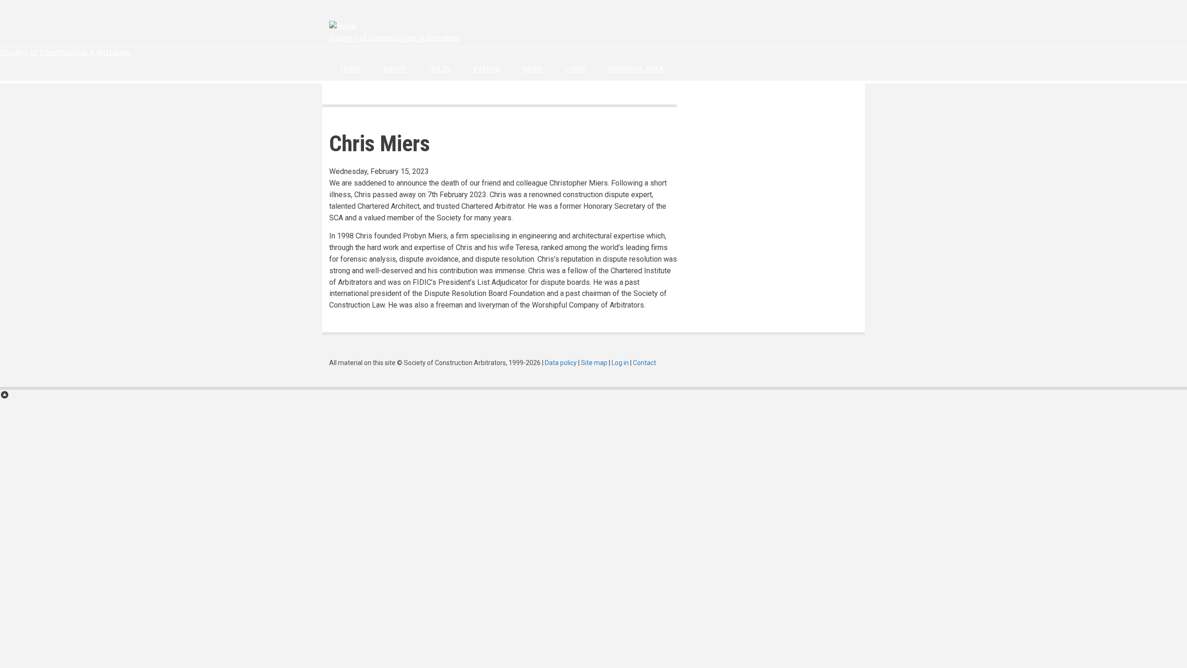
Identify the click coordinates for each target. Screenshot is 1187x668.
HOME (350, 69)
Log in (620, 362)
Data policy (561, 362)
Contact (644, 362)
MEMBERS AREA (636, 69)
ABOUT (395, 69)
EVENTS (486, 69)
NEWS (533, 69)
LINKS (575, 69)
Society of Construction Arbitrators (394, 38)
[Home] (342, 26)
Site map (594, 362)
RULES (440, 69)
